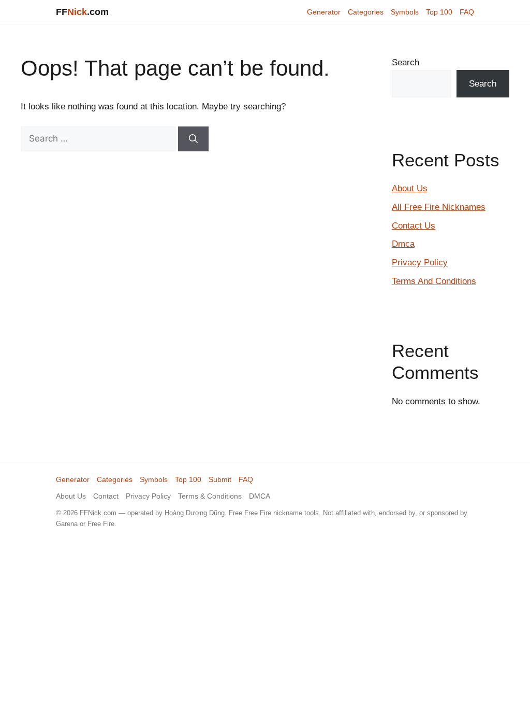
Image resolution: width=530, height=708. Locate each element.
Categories (366, 12)
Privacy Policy (420, 262)
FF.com (82, 12)
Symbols (405, 12)
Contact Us (413, 226)
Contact (106, 496)
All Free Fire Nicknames (438, 207)
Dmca (403, 244)
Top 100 (439, 12)
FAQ (467, 12)
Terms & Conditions (210, 496)
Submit (220, 479)
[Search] (193, 138)
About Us (410, 188)
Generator (324, 12)
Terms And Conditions (434, 281)
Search (405, 62)
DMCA (259, 496)
